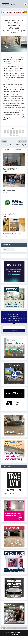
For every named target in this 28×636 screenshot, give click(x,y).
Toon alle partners (9, 493)
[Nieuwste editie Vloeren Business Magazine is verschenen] (14, 225)
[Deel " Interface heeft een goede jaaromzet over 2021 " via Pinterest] (17, 131)
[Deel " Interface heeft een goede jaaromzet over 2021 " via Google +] (11, 131)
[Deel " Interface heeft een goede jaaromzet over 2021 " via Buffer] (23, 131)
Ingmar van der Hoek (16, 31)
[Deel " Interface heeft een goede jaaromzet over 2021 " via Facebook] (5, 131)
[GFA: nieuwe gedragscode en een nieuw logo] (14, 202)
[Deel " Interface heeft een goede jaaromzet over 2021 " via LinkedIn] (20, 131)
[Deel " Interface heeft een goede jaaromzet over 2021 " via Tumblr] (14, 131)
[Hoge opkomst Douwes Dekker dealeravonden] (14, 180)
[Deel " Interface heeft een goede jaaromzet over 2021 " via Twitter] (8, 131)
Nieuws (16, 32)
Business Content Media (16, 632)
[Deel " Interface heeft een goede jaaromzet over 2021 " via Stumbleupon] (11, 134)
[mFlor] (14, 481)
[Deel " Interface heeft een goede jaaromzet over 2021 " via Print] (17, 134)
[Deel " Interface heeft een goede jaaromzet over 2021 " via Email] (14, 134)
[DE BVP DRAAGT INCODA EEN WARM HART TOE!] (14, 159)
